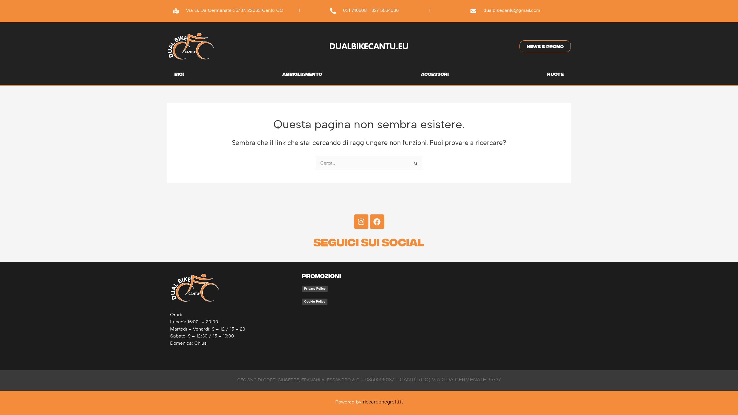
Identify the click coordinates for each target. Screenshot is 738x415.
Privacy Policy (314, 288)
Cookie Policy (314, 301)
